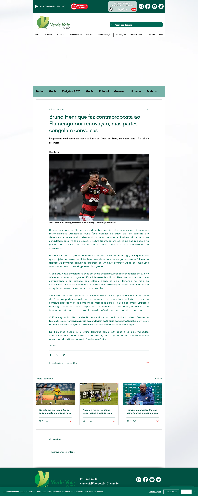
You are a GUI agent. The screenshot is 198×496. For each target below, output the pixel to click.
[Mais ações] (147, 109)
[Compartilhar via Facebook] (50, 355)
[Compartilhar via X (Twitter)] (57, 355)
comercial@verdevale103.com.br (99, 483)
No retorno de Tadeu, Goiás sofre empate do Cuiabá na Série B (54, 411)
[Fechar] (194, 492)
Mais (150, 91)
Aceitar (186, 492)
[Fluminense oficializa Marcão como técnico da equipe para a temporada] (142, 394)
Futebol (104, 91)
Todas (40, 91)
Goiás (53, 91)
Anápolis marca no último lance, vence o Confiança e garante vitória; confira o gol (98, 411)
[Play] (36, 6)
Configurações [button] (155, 492)
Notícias (136, 91)
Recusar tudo (171, 492)
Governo (119, 91)
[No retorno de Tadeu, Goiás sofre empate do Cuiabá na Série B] (55, 394)
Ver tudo (158, 378)
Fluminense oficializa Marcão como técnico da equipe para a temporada (142, 411)
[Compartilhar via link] (63, 355)
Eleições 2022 (71, 91)
